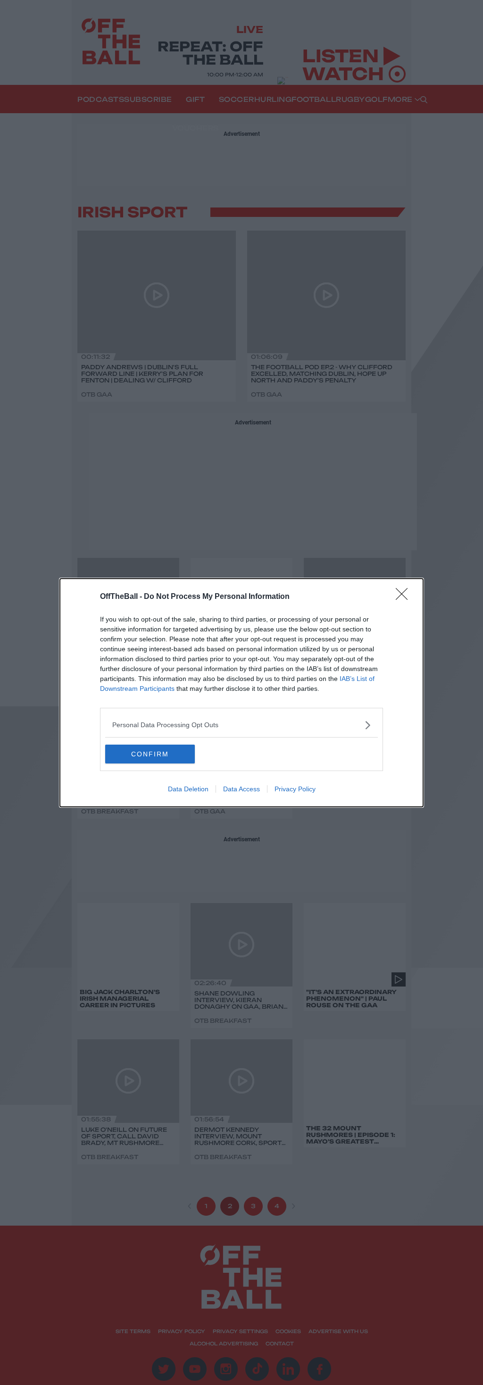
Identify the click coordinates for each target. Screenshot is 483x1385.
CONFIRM (150, 754)
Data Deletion (188, 789)
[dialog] (241, 693)
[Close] (405, 597)
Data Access (241, 789)
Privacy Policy (295, 789)
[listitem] (241, 725)
